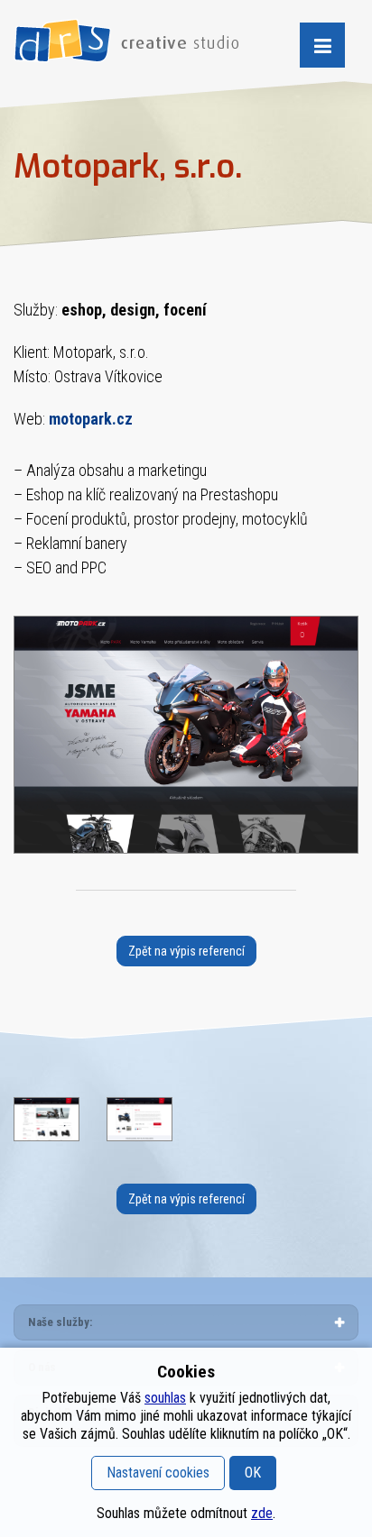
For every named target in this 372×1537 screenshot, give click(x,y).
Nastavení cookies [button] (158, 1472)
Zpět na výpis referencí (186, 951)
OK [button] (253, 1472)
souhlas (165, 1397)
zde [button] (262, 1513)
